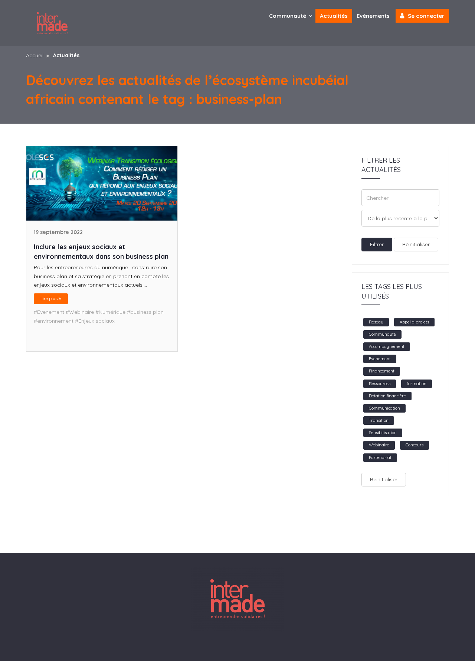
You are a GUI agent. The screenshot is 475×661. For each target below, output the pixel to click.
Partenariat (380, 457)
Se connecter (426, 15)
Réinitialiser (416, 244)
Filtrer (377, 244)
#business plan (145, 312)
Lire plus (49, 298)
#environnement (53, 321)
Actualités (334, 15)
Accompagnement (386, 346)
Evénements (373, 15)
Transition (379, 420)
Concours (414, 444)
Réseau (376, 322)
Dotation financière (387, 395)
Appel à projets (414, 322)
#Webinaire (80, 312)
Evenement (380, 358)
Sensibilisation (383, 432)
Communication (384, 408)
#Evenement (49, 312)
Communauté (288, 15)
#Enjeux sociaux (95, 321)
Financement (381, 371)
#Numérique (110, 312)
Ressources (379, 383)
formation (416, 383)
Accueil (34, 55)
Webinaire (379, 444)
